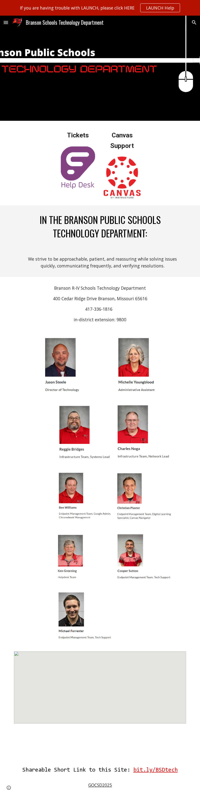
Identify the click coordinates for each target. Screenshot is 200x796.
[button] (6, 22)
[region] (100, 8)
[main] (78, 135)
